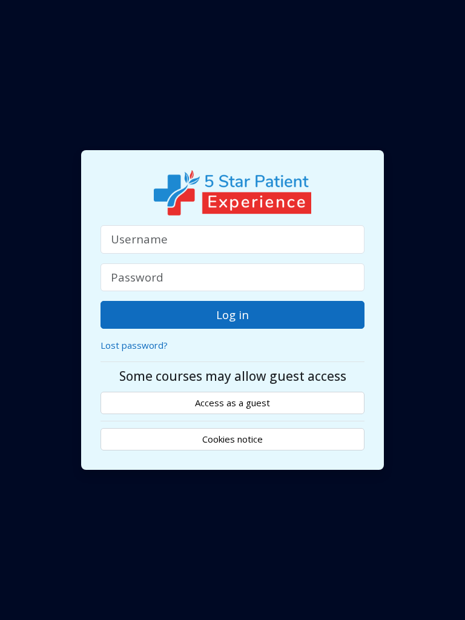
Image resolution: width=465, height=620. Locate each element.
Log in (232, 314)
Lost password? (134, 345)
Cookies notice (232, 439)
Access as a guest (232, 403)
